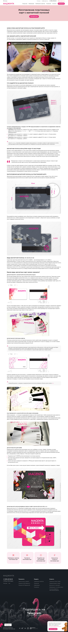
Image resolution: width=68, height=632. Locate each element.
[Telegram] (20, 628)
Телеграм (38, 0)
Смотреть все (34, 16)
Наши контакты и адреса (24, 581)
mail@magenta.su (45, 0)
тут (52, 383)
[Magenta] (9, 4)
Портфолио (36, 587)
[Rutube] (22, 628)
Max (9, 583)
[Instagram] (28, 628)
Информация (37, 585)
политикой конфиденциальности (55, 626)
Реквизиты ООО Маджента (24, 583)
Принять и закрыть (53, 629)
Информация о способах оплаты (56, 587)
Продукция (36, 583)
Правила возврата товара (54, 583)
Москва (5, 0)
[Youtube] (25, 628)
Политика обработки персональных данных (54, 589)
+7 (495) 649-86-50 (52, 0)
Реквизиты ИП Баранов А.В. (24, 585)
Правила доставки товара (54, 581)
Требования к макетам (39, 581)
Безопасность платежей (54, 585)
